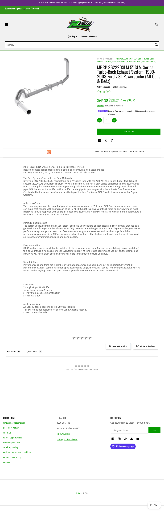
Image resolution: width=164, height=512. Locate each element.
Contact (6, 462)
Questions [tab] (32, 351)
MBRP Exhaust (103, 87)
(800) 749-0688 (32, 8)
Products (109, 59)
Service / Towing (10, 447)
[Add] (114, 120)
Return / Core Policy (12, 457)
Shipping (100, 106)
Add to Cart (129, 131)
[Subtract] (99, 120)
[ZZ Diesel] (80, 24)
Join (154, 430)
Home (99, 59)
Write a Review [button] (147, 346)
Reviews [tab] (11, 351)
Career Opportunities (12, 438)
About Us (7, 433)
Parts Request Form (11, 443)
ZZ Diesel (79, 493)
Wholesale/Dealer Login (14, 423)
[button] (156, 24)
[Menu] (6, 24)
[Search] (156, 45)
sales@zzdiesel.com (67, 439)
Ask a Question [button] (119, 346)
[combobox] (79, 45)
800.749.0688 (63, 434)
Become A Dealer (11, 428)
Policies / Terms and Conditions (17, 452)
